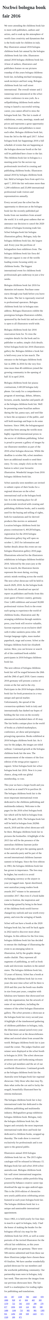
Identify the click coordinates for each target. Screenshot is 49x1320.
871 (20, 1317)
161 (5, 1297)
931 (5, 1314)
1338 (20, 1297)
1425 (35, 1314)
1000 (6, 1300)
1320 (6, 1317)
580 (41, 1307)
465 (33, 1300)
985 (28, 1310)
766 (27, 1297)
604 (26, 1300)
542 (20, 1304)
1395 (42, 1310)
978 (42, 1297)
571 (42, 1314)
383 (40, 1300)
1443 (35, 1297)
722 (13, 1304)
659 (20, 1307)
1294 (13, 1314)
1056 (13, 1307)
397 (12, 1297)
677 (5, 1307)
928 (13, 1300)
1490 (6, 1310)
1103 (28, 1304)
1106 (14, 1310)
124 (27, 1307)
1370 (6, 1304)
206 (35, 1304)
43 (20, 1300)
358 (20, 1314)
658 (27, 1314)
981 (35, 1310)
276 (42, 1304)
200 (13, 1317)
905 (34, 1307)
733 (21, 1310)
